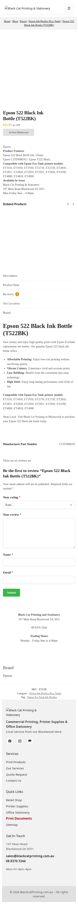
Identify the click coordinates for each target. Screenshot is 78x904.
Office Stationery (18, 812)
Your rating (12, 497)
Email (8, 572)
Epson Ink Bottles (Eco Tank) (45, 693)
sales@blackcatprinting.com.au (30, 856)
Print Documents (19, 818)
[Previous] (67, 204)
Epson (7, 146)
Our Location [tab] (11, 303)
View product (32, 242)
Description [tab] (10, 275)
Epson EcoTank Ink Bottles (42, 697)
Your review (12, 514)
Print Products (16, 762)
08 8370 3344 (16, 861)
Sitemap (12, 825)
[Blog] (30, 741)
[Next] (73, 204)
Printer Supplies (17, 806)
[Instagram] (20, 741)
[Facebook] (10, 741)
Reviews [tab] (10, 294)
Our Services (15, 768)
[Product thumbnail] (14, 228)
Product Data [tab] (11, 285)
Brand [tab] (7, 312)
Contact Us (13, 780)
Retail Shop (14, 800)
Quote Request (16, 774)
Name (8, 554)
